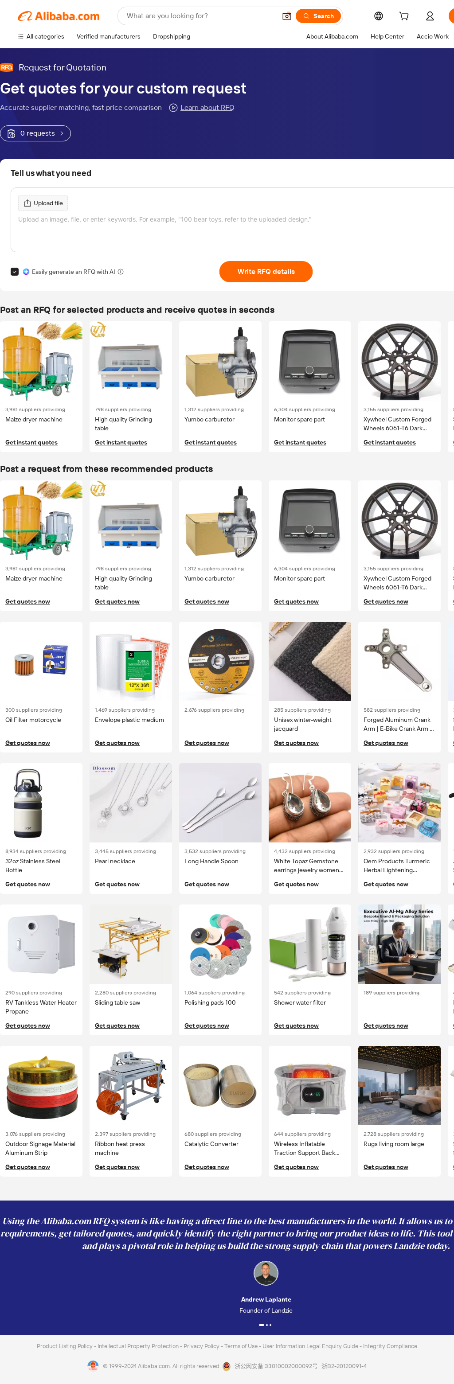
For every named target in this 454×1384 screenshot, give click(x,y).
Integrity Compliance (390, 1346)
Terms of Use (241, 1346)
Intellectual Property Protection (139, 1346)
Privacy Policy (202, 1346)
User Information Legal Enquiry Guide (310, 1346)
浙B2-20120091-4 (344, 1366)
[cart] (405, 17)
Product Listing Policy (65, 1346)
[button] (287, 16)
